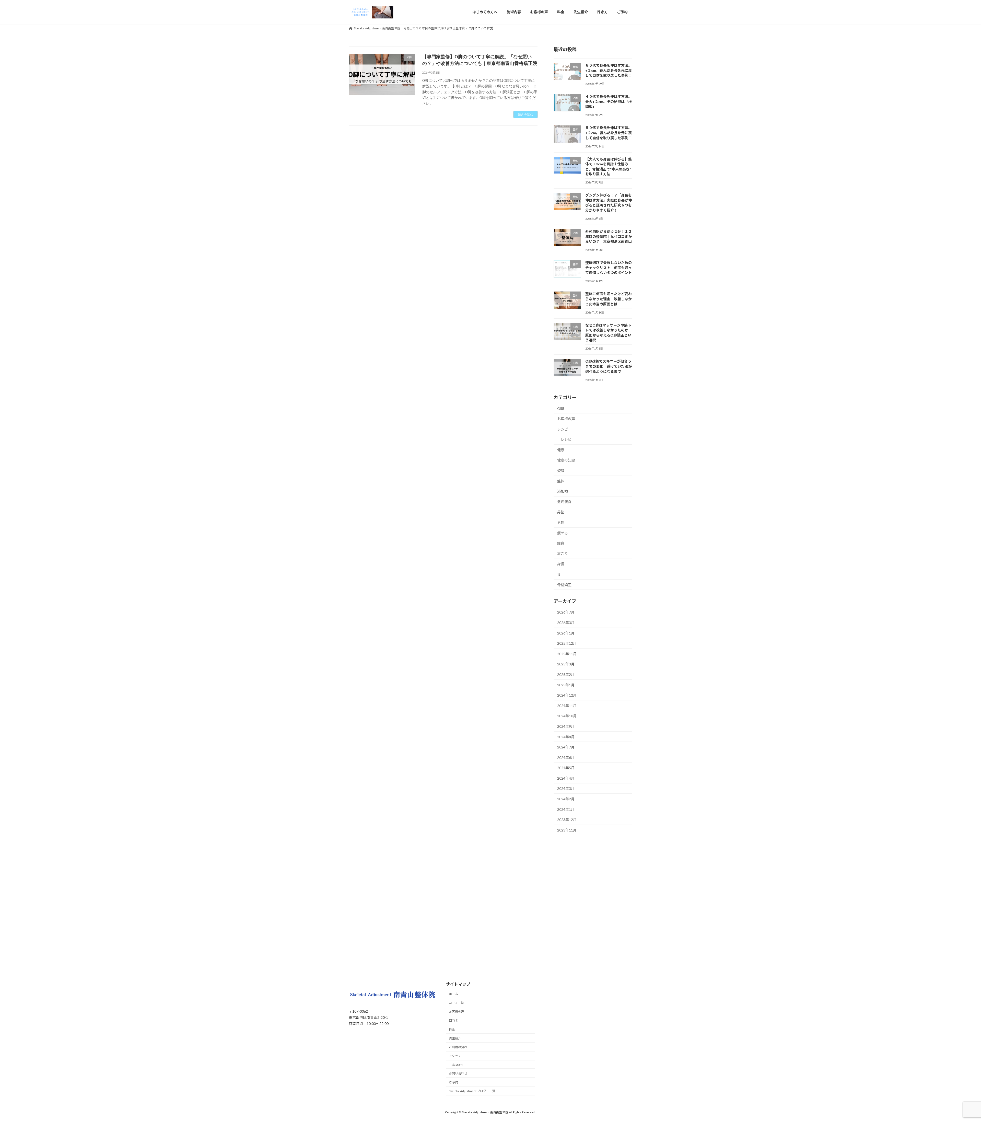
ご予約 (453, 1082)
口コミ (453, 1020)
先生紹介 (455, 1038)
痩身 (560, 543)
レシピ (562, 429)
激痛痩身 (564, 501)
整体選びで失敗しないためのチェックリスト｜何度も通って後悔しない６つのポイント (608, 267)
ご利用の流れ (458, 1047)
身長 (560, 564)
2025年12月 (567, 643)
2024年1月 (566, 809)
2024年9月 (566, 726)
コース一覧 (456, 1003)
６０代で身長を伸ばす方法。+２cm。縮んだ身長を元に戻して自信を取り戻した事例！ (608, 70)
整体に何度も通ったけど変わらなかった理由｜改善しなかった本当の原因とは (608, 299)
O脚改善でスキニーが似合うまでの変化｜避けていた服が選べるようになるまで (608, 366)
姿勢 (560, 470)
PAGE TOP (955, 1082)
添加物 (562, 491)
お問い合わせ (458, 1073)
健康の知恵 (566, 460)
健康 (560, 449)
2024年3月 (566, 788)
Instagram (456, 1064)
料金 (452, 1029)
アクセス (455, 1056)
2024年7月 (566, 747)
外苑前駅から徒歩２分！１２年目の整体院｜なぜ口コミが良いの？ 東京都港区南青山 (608, 236)
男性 (560, 522)
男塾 (560, 512)
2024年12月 (567, 695)
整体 (560, 481)
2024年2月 (566, 799)
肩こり (562, 553)
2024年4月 (566, 778)
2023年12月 (567, 819)
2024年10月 (567, 716)
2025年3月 (566, 664)
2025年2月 (566, 674)
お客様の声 (566, 419)
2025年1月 (566, 685)
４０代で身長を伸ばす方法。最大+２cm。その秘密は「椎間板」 (608, 101)
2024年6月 (566, 757)
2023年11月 (567, 830)
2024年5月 (566, 768)
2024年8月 (566, 736)
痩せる (562, 532)
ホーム (453, 994)
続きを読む (525, 114)
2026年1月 (566, 633)
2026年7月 (566, 612)
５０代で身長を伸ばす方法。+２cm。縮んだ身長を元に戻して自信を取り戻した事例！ (608, 132)
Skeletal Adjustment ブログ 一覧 (472, 1091)
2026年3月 (566, 622)
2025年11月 (567, 653)
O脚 (560, 408)
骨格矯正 (564, 584)
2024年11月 (567, 705)
